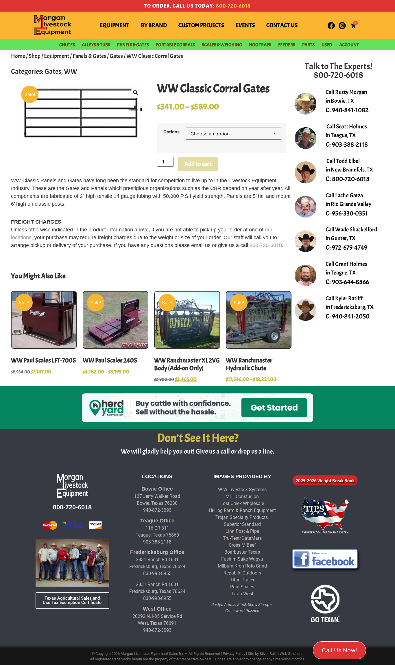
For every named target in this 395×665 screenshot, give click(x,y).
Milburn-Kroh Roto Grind (242, 566)
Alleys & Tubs (96, 45)
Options (171, 132)
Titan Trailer (242, 580)
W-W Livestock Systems (242, 489)
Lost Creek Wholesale (242, 503)
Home (18, 56)
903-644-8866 (350, 282)
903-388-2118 (350, 144)
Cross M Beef (242, 545)
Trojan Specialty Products (241, 517)
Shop (34, 56)
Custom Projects (201, 25)
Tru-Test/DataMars (242, 538)
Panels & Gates (133, 45)
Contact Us (282, 25)
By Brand (154, 25)
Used (327, 45)
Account (349, 45)
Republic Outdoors (242, 573)
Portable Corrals (175, 45)
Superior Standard (242, 524)
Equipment (114, 25)
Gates (116, 56)
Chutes (67, 45)
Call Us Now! (339, 650)
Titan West (242, 593)
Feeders (286, 45)
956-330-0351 (350, 213)
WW (70, 71)
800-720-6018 (233, 6)
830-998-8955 (157, 573)
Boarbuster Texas (242, 552)
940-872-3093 (157, 510)
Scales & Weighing (222, 45)
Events (245, 25)
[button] (135, 92)
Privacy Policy (234, 653)
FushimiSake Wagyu (242, 559)
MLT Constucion (242, 496)
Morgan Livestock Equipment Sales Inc (152, 653)
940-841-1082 (350, 110)
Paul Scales (242, 587)
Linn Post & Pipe (242, 531)
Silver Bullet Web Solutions (281, 653)
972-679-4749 (349, 247)
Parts (308, 45)
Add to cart (198, 164)
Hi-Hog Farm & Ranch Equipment (242, 510)
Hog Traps (260, 45)
